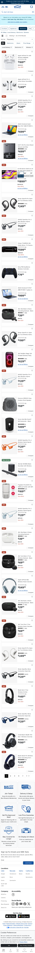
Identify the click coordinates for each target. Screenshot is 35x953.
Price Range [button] (26, 43)
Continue (28, 863)
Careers (3, 897)
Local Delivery (11, 32)
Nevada (12, 871)
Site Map (26, 927)
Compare (30, 71)
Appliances (13, 28)
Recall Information (10, 923)
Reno (11, 877)
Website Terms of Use (21, 923)
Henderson (13, 874)
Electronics (23, 28)
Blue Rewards (5, 904)
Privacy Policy (23, 942)
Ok (9, 945)
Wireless (26, 32)
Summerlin (13, 880)
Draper (3, 874)
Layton (3, 877)
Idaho (21, 871)
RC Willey (3, 32)
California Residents (18, 925)
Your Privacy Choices (26, 945)
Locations (4, 868)
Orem (2, 880)
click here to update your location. (17, 22)
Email (2, 860)
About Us (3, 907)
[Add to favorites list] (32, 51)
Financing (4, 901)
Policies (30, 923)
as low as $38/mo (23, 188)
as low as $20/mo (23, 298)
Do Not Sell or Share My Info (16, 927)
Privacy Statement (8, 925)
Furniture (4, 28)
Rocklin (28, 874)
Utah (2, 871)
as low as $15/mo (23, 135)
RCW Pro (3, 894)
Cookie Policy (27, 925)
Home (4, 923)
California (29, 871)
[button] (7, 2)
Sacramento (29, 877)
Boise (20, 874)
